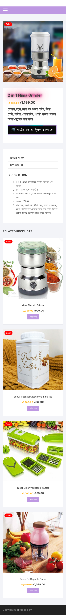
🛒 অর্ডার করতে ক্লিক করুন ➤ (32, 129)
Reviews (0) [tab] (16, 165)
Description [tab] (17, 157)
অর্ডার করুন (33, 317)
